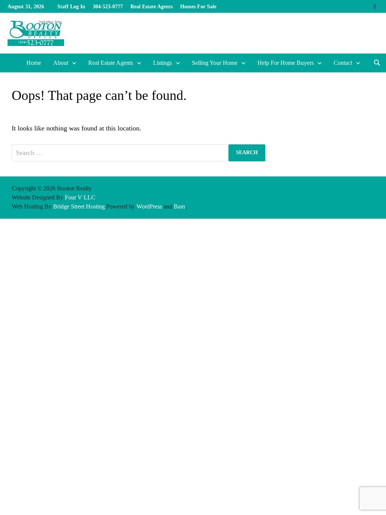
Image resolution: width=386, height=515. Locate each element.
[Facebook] (374, 6)
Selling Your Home (214, 63)
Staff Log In (71, 6)
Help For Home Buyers (285, 63)
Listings (162, 63)
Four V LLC (80, 197)
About (60, 63)
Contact (343, 63)
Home (33, 63)
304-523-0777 (108, 6)
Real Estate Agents (151, 6)
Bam (179, 206)
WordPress (149, 206)
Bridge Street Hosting (79, 206)
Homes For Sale (198, 6)
